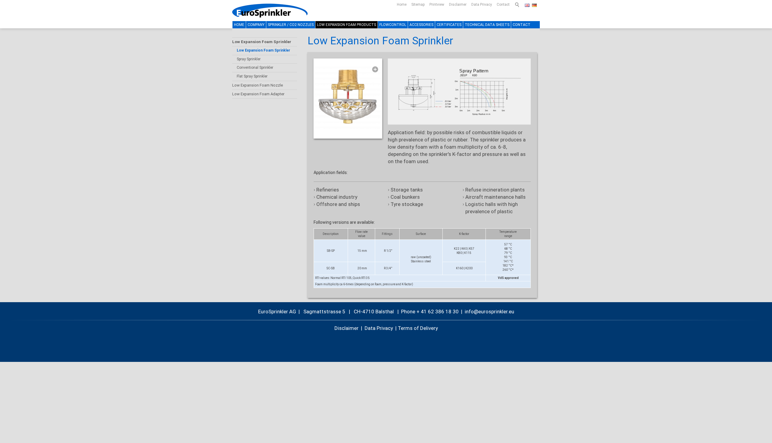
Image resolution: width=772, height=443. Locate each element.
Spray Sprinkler (249, 59)
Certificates (449, 25)
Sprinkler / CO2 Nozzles (291, 25)
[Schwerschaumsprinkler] (348, 96)
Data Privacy (481, 4)
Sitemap (418, 4)
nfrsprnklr (487, 312)
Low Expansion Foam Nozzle (257, 85)
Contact (503, 4)
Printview (436, 4)
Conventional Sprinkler (255, 67)
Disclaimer (458, 4)
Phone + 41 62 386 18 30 (430, 312)
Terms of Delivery (418, 328)
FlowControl (392, 25)
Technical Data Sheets (487, 25)
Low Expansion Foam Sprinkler (261, 42)
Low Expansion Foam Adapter (258, 94)
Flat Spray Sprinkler (252, 76)
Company (256, 25)
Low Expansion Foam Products (346, 25)
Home (402, 4)
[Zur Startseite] (270, 10)
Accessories (421, 25)
